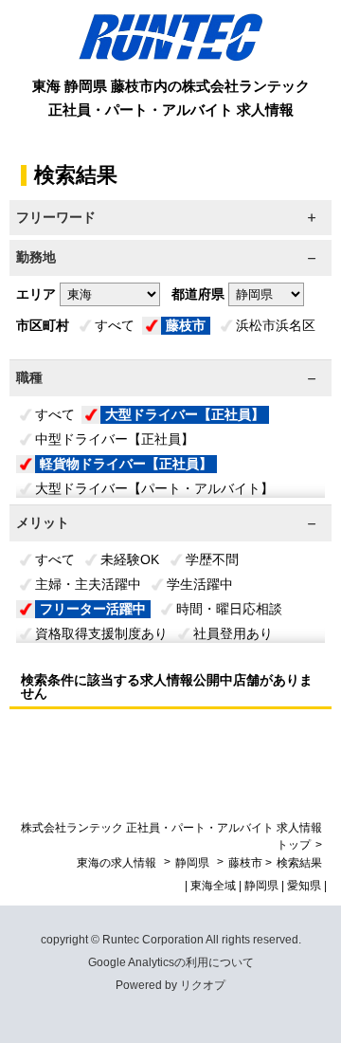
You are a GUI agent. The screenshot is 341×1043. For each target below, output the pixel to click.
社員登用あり (233, 633)
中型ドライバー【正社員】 (114, 439)
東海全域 (213, 885)
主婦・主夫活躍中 (88, 584)
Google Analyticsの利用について (171, 962)
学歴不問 (212, 559)
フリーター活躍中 (93, 608)
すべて (115, 325)
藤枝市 (186, 325)
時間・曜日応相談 (229, 608)
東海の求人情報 (118, 862)
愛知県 (304, 885)
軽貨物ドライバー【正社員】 (126, 463)
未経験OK (129, 559)
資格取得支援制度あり (101, 633)
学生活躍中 (200, 584)
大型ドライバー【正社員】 (184, 414)
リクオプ (202, 985)
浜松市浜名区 (275, 325)
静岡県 (192, 862)
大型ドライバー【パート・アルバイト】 (154, 488)
